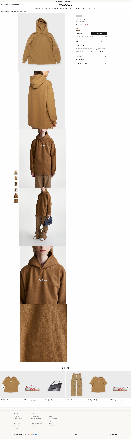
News (36, 8)
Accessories (77, 8)
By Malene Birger (53, 418)
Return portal (34, 421)
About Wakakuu (18, 414)
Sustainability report (19, 426)
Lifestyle (89, 8)
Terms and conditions (36, 423)
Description (80, 45)
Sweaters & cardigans (11, 11)
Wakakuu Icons (43, 8)
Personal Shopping (18, 418)
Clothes (61, 8)
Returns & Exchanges (83, 63)
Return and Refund (36, 418)
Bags (71, 8)
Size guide (16, 428)
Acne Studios (81, 19)
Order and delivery (35, 416)
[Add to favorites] (105, 19)
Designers (55, 8)
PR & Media (17, 423)
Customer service (15, 4)
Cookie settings (35, 426)
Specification (80, 60)
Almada (50, 416)
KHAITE (50, 423)
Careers (16, 421)
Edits (49, 8)
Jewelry (84, 8)
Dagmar (51, 421)
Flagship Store (17, 416)
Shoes (66, 8)
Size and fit (79, 56)
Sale (95, 8)
